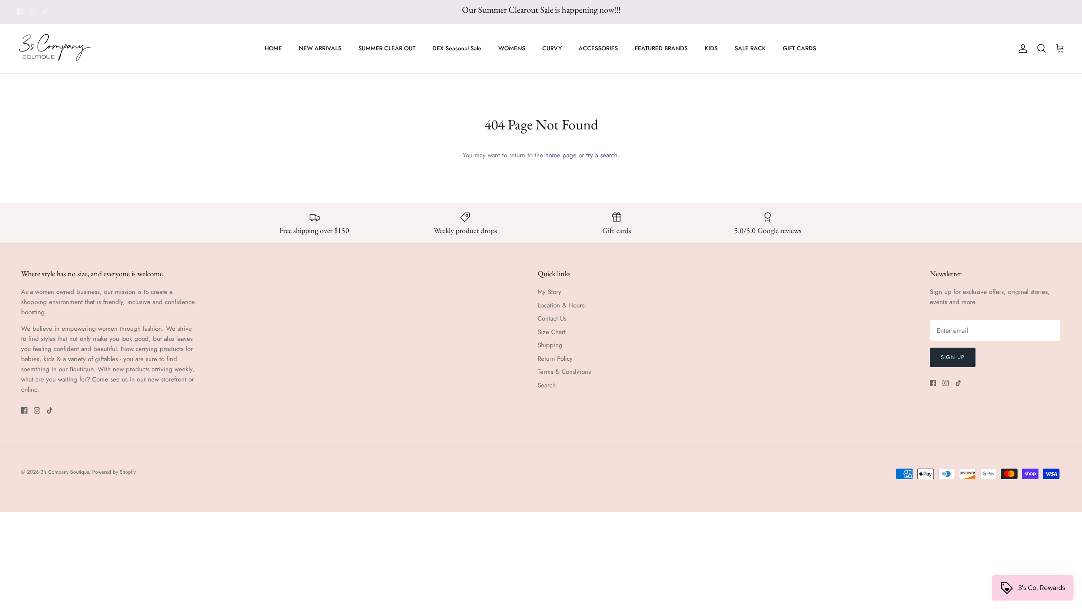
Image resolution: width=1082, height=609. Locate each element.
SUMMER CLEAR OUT (386, 48)
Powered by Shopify (114, 472)
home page (561, 155)
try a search (602, 155)
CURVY (552, 48)
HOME (273, 48)
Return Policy (555, 358)
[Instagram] (32, 11)
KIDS (711, 48)
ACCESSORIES (598, 48)
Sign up (953, 357)
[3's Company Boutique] (55, 48)
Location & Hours (561, 305)
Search (547, 385)
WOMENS (511, 48)
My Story (549, 291)
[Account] (1021, 49)
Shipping (550, 345)
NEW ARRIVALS (320, 48)
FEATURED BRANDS (661, 48)
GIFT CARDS (799, 48)
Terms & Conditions (564, 371)
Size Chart (552, 332)
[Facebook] (20, 11)
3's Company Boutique (65, 472)
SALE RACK (750, 48)
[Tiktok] (44, 11)
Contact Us (552, 318)
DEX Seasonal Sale (456, 48)
